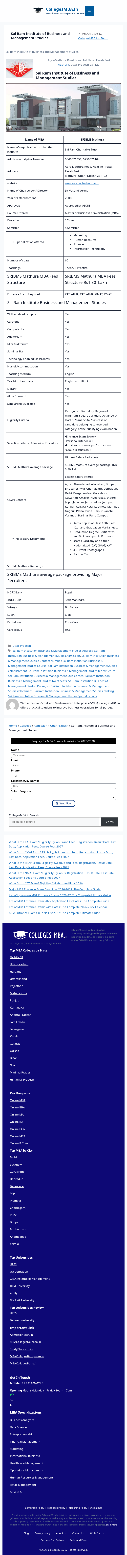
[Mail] (63, 1405)
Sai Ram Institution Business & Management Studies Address (53, 650)
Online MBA (17, 1100)
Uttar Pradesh (22, 646)
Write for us (97, 1533)
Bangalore (17, 1186)
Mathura (63, 64)
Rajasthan (16, 986)
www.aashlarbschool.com (82, 183)
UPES (13, 1264)
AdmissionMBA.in (21, 1335)
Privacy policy (42, 1533)
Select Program (21, 791)
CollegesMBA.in (62, 9)
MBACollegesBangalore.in (27, 1356)
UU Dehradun (19, 1271)
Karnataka (17, 1007)
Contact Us (78, 1533)
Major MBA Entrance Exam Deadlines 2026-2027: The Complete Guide (55, 889)
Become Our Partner (52, 1540)
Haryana (15, 971)
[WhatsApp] (63, 1395)
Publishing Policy (77, 1507)
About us (61, 1533)
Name (15, 750)
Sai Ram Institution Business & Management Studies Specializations (52, 696)
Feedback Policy (56, 1507)
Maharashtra (18, 993)
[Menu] (89, 11)
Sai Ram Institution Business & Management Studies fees (45, 676)
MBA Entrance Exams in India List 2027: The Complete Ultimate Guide (54, 913)
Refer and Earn (78, 1540)
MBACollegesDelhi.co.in (25, 1342)
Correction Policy (34, 1507)
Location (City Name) (25, 781)
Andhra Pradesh (20, 1015)
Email (15, 760)
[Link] (63, 1400)
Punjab (14, 1000)
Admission (40, 725)
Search (109, 822)
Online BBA (17, 1107)
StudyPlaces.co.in (21, 1349)
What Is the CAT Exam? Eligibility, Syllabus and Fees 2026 (46, 883)
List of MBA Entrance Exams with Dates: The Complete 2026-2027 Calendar (58, 907)
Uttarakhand (18, 979)
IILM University (20, 1286)
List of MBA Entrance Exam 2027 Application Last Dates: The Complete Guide (59, 901)
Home (13, 725)
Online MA (17, 1114)
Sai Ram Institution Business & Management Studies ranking (74, 691)
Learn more (111, 1524)
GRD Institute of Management (30, 1279)
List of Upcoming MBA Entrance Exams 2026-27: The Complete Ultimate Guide (60, 895)
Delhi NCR (16, 957)
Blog (26, 1533)
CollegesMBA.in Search (24, 815)
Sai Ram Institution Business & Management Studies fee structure (71, 671)
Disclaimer (96, 1507)
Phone (15, 770)
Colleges (25, 725)
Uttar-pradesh (19, 964)
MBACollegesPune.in (23, 1363)
